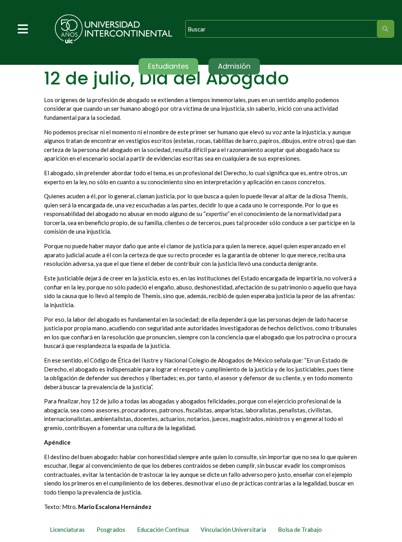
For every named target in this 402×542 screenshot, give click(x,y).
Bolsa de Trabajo (300, 529)
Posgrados (111, 529)
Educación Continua (163, 529)
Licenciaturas (67, 529)
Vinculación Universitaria (233, 529)
